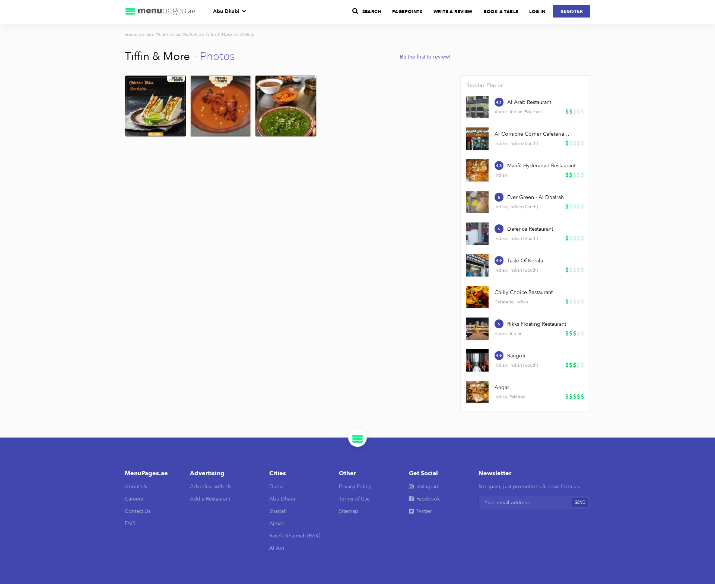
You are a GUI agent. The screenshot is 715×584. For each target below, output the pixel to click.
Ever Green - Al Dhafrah (535, 197)
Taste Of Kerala (525, 260)
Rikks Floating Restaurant (536, 324)
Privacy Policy (355, 486)
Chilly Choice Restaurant (524, 292)
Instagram (427, 486)
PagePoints (407, 12)
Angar (502, 387)
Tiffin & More (218, 35)
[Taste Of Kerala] (477, 265)
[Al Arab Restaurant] (477, 107)
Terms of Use (354, 498)
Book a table (501, 12)
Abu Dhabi (226, 11)
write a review (453, 12)
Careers (134, 498)
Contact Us (137, 511)
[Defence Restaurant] (477, 233)
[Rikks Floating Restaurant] (477, 329)
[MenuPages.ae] (160, 12)
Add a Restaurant (210, 498)
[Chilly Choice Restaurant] (477, 297)
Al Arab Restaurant (529, 102)
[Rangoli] (477, 360)
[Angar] (477, 392)
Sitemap (348, 511)
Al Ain (276, 548)
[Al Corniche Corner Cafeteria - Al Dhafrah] (477, 138)
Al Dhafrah (186, 35)
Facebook (428, 498)
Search (371, 12)
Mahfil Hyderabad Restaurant (541, 165)
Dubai (276, 486)
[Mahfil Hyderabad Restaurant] (477, 170)
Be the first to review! (425, 57)
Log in (537, 12)
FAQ (130, 523)
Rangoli (516, 355)
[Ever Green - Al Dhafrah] (477, 202)
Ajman (277, 523)
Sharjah (278, 511)
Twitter (424, 511)
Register (571, 11)
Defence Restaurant (530, 229)
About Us (136, 486)
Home (131, 35)
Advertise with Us (210, 486)
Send (580, 502)
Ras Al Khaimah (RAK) (294, 535)
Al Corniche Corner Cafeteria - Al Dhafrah (533, 134)
